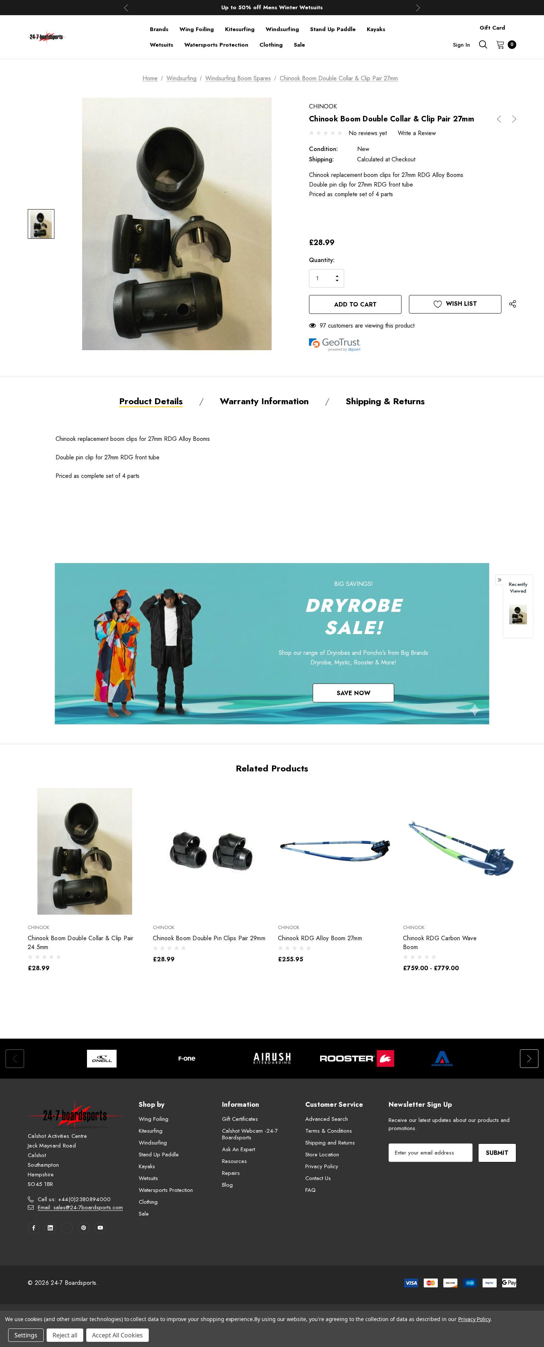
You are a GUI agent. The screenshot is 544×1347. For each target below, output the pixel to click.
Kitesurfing (150, 1131)
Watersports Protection (166, 1190)
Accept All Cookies (117, 1335)
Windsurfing (153, 1143)
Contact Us (318, 1178)
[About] (516, 24)
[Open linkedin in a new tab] (50, 1228)
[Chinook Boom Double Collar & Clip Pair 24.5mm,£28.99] (85, 851)
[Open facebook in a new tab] (34, 1228)
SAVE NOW (353, 692)
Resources (234, 1161)
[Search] (482, 44)
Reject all (65, 1335)
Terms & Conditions (328, 1131)
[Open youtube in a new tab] (100, 1228)
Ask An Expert (238, 1149)
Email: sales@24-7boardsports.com (80, 1207)
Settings (25, 1335)
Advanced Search (326, 1119)
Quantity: (322, 260)
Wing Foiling (153, 1119)
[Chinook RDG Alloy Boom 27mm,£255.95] (335, 851)
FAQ (310, 1190)
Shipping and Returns (330, 1143)
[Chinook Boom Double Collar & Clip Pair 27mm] (518, 614)
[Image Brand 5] (442, 1059)
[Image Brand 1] (102, 1059)
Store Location (322, 1154)
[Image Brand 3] (272, 1059)
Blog (227, 1185)
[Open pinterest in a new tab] (84, 1228)
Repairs (231, 1173)
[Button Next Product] (511, 119)
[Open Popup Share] (512, 304)
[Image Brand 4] (357, 1059)
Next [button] (418, 7)
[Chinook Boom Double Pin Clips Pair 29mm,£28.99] (210, 851)
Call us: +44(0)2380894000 (74, 1199)
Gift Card (492, 28)
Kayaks (147, 1166)
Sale (144, 1214)
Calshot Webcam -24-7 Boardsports (250, 1134)
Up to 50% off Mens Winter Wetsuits (272, 7)
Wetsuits (148, 1178)
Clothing (148, 1202)
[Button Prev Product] (502, 119)
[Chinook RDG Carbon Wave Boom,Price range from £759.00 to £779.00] (460, 851)
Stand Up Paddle (159, 1154)
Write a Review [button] (417, 133)
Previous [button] (126, 7)
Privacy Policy (321, 1166)
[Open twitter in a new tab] (67, 1228)
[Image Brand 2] (187, 1059)
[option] (101, 1059)
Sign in (461, 45)
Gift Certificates (240, 1119)
